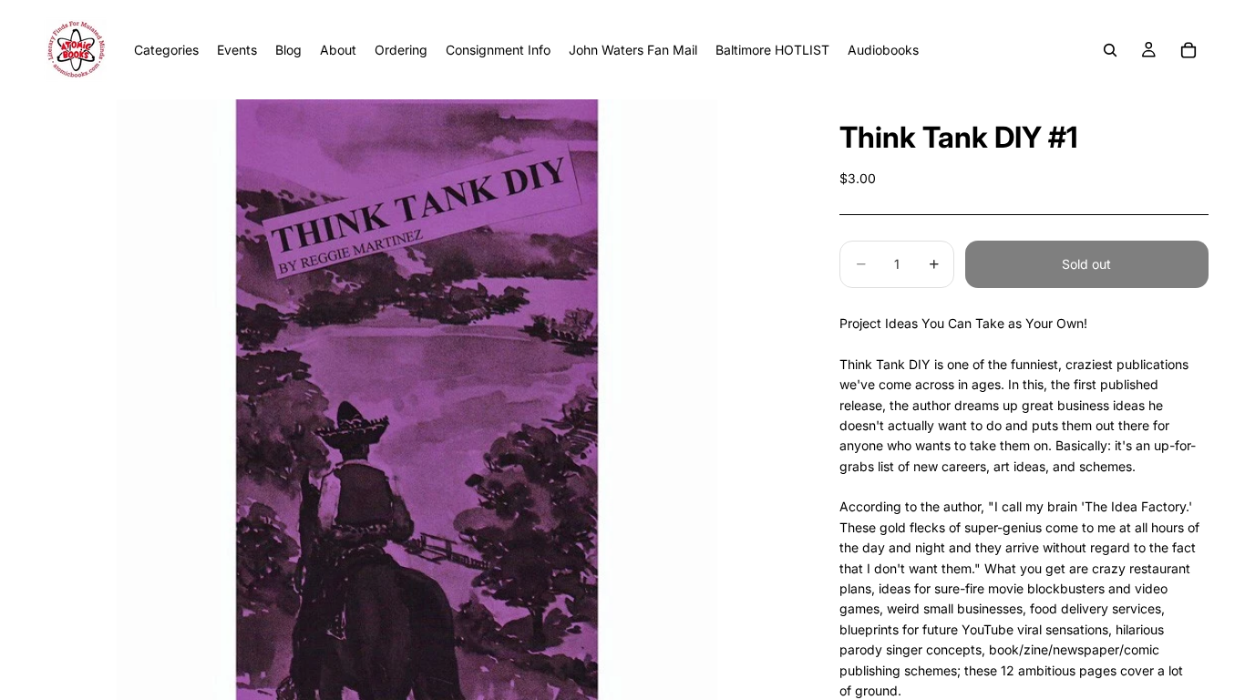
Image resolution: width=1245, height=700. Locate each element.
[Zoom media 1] (416, 399)
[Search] (1110, 50)
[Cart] (1188, 50)
